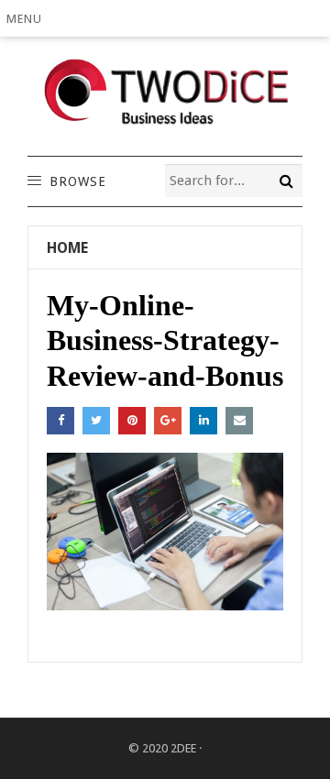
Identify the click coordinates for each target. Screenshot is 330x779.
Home (67, 248)
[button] (28, 18)
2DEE (183, 748)
